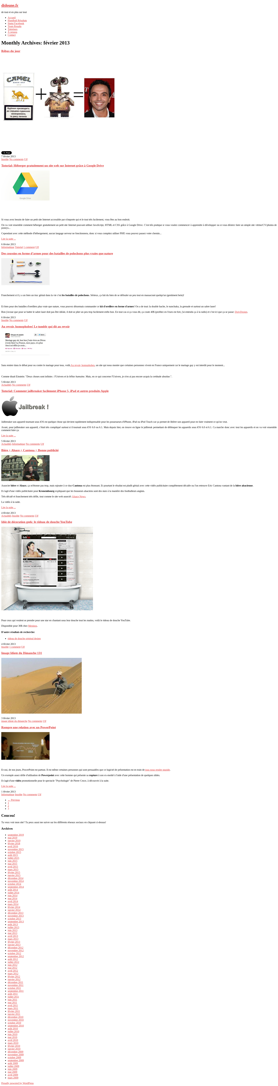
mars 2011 (13, 1008)
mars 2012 (13, 973)
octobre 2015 (14, 852)
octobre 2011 (14, 988)
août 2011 (13, 994)
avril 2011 (13, 1005)
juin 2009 (12, 1069)
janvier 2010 (14, 1048)
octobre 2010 (14, 1022)
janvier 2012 (14, 979)
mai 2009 (12, 1072)
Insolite (5, 159)
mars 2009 (13, 1077)
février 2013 (14, 941)
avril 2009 (13, 1074)
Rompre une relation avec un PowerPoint (28, 727)
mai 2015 (12, 863)
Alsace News (78, 496)
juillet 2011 (13, 996)
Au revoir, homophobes (82, 365)
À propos (12, 32)
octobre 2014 (14, 884)
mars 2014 (13, 904)
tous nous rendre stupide (157, 769)
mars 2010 (13, 1043)
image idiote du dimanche (14, 721)
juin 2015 (12, 860)
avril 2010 (13, 1040)
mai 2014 (12, 898)
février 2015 (14, 872)
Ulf (26, 159)
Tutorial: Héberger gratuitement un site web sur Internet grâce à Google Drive (52, 165)
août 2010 (13, 1028)
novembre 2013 (16, 915)
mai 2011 (12, 1002)
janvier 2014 (14, 910)
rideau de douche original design (24, 638)
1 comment (29, 247)
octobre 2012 (14, 953)
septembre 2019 (16, 834)
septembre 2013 (16, 921)
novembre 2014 (16, 881)
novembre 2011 (15, 985)
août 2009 (13, 1063)
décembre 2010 (15, 1017)
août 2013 (13, 924)
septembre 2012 (16, 956)
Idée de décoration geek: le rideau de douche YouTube (36, 522)
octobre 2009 (14, 1057)
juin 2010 (12, 1034)
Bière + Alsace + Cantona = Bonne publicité (30, 450)
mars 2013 (13, 939)
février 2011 (14, 1011)
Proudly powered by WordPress (17, 1083)
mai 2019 (12, 837)
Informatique (7, 247)
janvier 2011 (14, 1014)
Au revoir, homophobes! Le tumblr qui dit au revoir (35, 326)
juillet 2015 (13, 858)
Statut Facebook (16, 23)
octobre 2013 (14, 918)
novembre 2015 (16, 849)
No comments (16, 159)
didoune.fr (10, 5)
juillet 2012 (13, 962)
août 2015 (13, 855)
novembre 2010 (16, 1020)
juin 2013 (12, 930)
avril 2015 (13, 866)
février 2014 (14, 907)
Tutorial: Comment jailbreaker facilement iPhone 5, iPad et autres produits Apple (55, 391)
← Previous (14, 800)
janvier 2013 (14, 944)
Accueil (12, 17)
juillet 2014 (13, 892)
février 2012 (14, 976)
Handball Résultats (17, 20)
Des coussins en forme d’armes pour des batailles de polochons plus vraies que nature (57, 253)
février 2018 (14, 843)
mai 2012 (12, 967)
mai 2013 (12, 933)
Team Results (14, 26)
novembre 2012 (16, 950)
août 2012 (13, 959)
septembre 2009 (16, 1060)
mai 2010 (12, 1037)
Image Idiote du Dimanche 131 (21, 653)
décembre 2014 (15, 878)
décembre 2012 (15, 947)
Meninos (32, 625)
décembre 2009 (15, 1051)
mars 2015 (13, 869)
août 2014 (13, 889)
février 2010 (14, 1046)
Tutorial (19, 247)
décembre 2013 (15, 913)
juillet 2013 (13, 927)
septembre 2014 (16, 887)
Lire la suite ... (8, 238)
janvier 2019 (14, 840)
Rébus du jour (10, 51)
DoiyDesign (241, 312)
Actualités (6, 384)
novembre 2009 (16, 1054)
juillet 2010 (13, 1031)
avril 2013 (13, 936)
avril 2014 (13, 901)
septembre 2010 (16, 1025)
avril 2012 (13, 970)
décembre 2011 (15, 982)
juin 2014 (12, 895)
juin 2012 (12, 965)
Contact (12, 35)
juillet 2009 (13, 1066)
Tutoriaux (13, 29)
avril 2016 (13, 846)
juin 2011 (12, 999)
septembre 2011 (16, 991)
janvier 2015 (14, 875)
